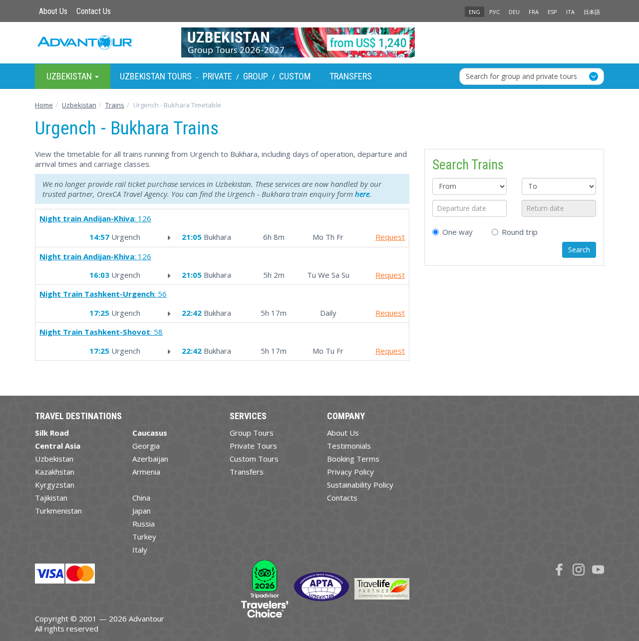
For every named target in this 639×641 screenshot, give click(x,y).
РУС (494, 11)
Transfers (350, 76)
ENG (474, 11)
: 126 (95, 218)
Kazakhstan (54, 472)
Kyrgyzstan (54, 485)
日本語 (592, 11)
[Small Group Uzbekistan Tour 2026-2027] (319, 42)
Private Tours (253, 446)
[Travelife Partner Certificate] (381, 588)
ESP (552, 11)
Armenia (146, 472)
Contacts (342, 498)
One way (457, 232)
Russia (143, 524)
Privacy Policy (350, 472)
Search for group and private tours (521, 75)
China (141, 498)
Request (390, 237)
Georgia (146, 446)
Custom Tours (254, 459)
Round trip (520, 232)
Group (255, 76)
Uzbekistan (54, 459)
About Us (53, 11)
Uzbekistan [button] (70, 75)
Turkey (144, 537)
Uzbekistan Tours (156, 76)
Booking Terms (353, 459)
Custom (295, 76)
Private (217, 76)
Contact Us (93, 11)
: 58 (101, 332)
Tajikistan (51, 498)
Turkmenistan (58, 511)
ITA (570, 11)
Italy (139, 550)
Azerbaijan (150, 459)
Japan (141, 511)
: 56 (103, 294)
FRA (534, 11)
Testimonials (349, 446)
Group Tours (252, 433)
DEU (514, 11)
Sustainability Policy (360, 485)
